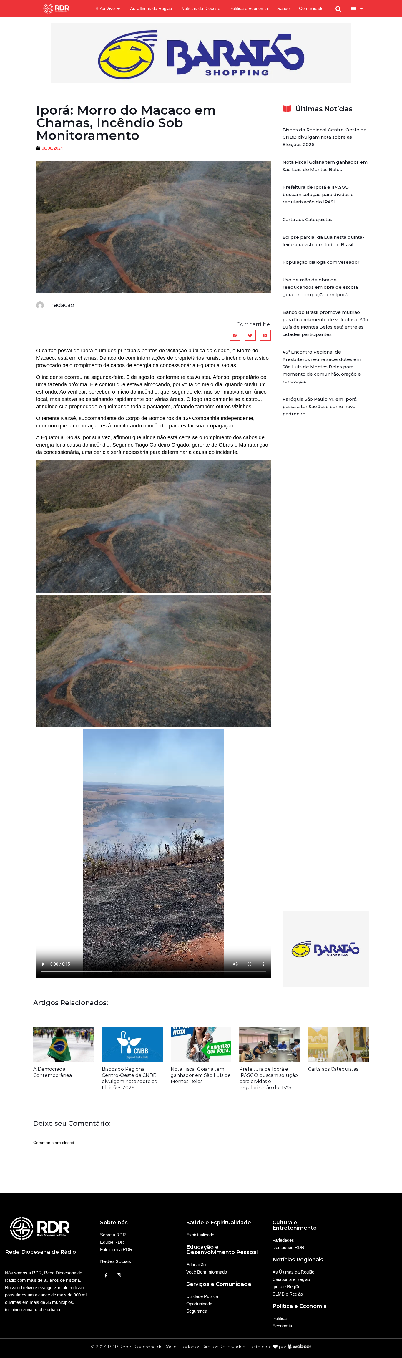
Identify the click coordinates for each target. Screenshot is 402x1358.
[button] (235, 335)
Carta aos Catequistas (307, 219)
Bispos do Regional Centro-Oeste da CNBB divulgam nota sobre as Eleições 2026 (324, 137)
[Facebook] (106, 1275)
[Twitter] (118, 1275)
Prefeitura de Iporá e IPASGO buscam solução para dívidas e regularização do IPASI (318, 194)
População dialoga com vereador (321, 262)
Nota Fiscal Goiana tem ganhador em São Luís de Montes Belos (201, 1075)
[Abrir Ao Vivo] (118, 8)
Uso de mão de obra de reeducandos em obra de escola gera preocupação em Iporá (320, 287)
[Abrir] (361, 8)
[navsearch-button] (338, 8)
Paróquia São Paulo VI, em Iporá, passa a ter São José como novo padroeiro (320, 406)
